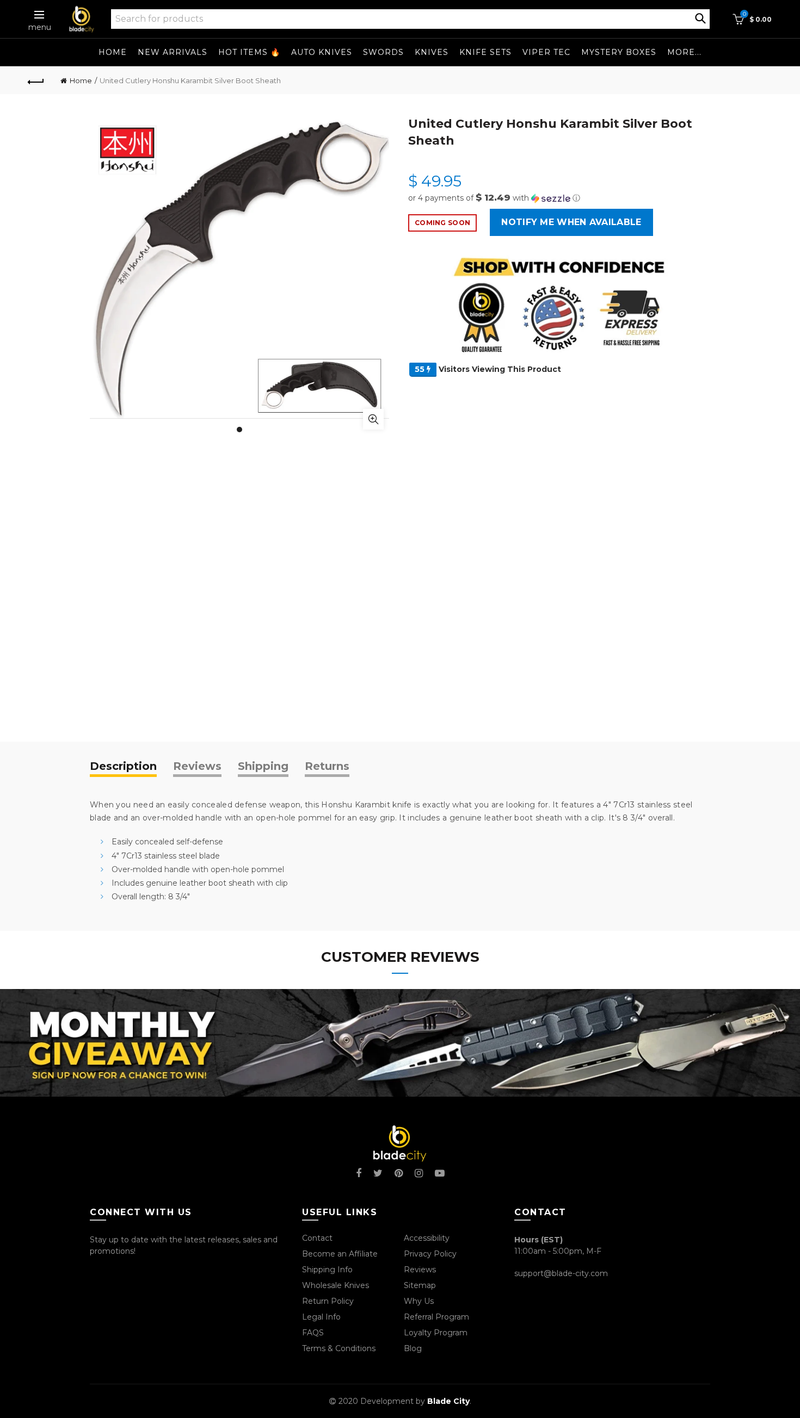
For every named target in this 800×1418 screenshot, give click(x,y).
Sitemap (420, 1285)
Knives (431, 52)
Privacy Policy (430, 1254)
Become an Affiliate (340, 1254)
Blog (413, 1348)
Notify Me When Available (571, 222)
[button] (559, 197)
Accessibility (427, 1238)
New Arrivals (172, 52)
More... (684, 52)
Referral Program (436, 1317)
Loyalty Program (435, 1333)
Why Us (419, 1301)
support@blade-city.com (561, 1273)
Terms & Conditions (339, 1348)
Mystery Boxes (618, 52)
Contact (317, 1238)
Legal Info (321, 1317)
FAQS (313, 1333)
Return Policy (328, 1301)
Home (113, 52)
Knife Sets (485, 52)
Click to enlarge (373, 419)
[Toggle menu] (40, 15)
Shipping (263, 766)
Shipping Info (327, 1269)
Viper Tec (546, 52)
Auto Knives (321, 52)
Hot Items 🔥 (249, 52)
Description (123, 766)
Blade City (448, 1401)
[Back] (36, 80)
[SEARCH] (700, 17)
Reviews (197, 766)
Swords (383, 52)
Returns (327, 766)
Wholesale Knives (335, 1285)
